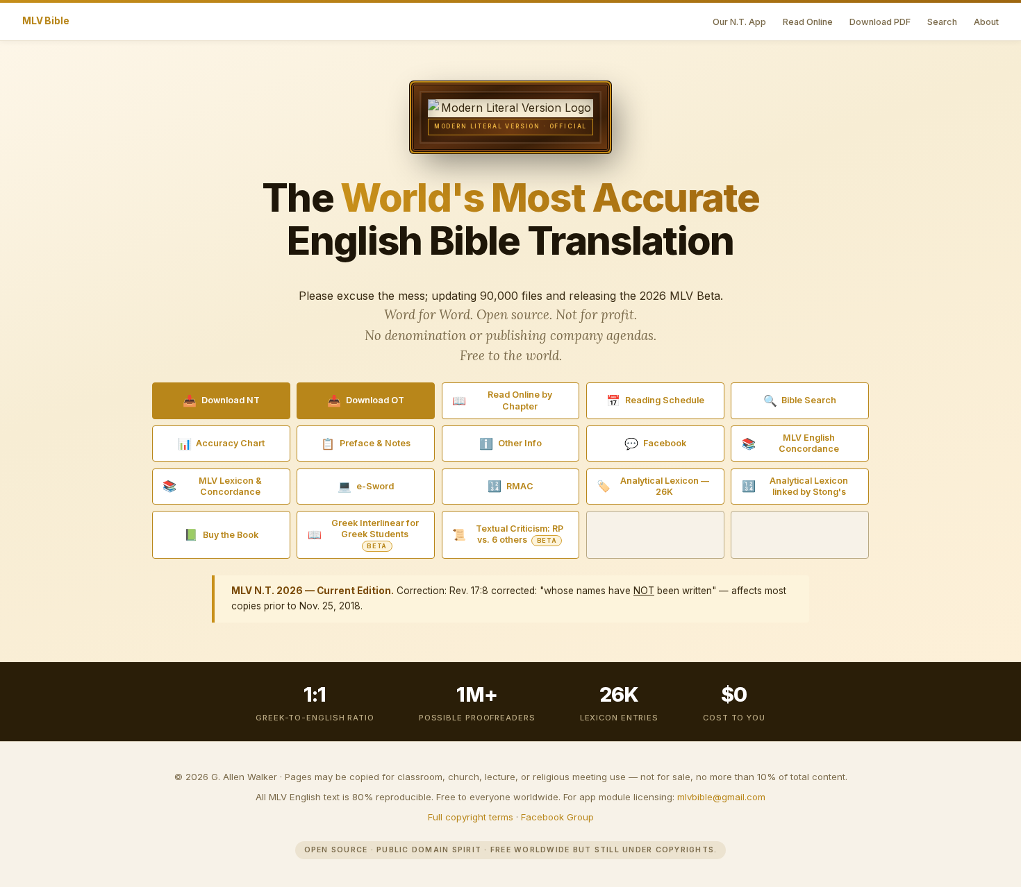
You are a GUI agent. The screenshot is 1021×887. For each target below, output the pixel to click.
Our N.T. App (739, 22)
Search (942, 22)
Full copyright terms (470, 816)
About (986, 22)
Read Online (808, 22)
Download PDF (880, 22)
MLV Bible (45, 20)
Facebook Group (557, 816)
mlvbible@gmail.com (721, 796)
